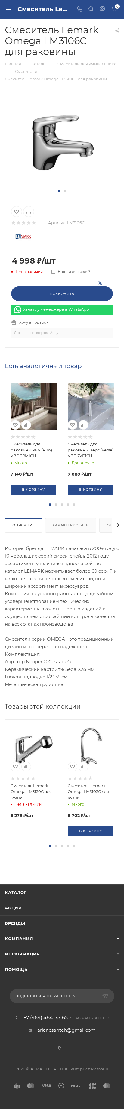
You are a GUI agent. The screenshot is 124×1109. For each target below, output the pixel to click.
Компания (19, 938)
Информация (22, 954)
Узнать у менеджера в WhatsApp (56, 309)
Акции (13, 907)
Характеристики (71, 525)
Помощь (16, 969)
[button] (59, 191)
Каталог (16, 892)
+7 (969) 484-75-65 (45, 1017)
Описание (23, 525)
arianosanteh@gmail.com (66, 1030)
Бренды (15, 923)
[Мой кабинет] (102, 9)
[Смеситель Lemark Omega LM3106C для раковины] (62, 141)
